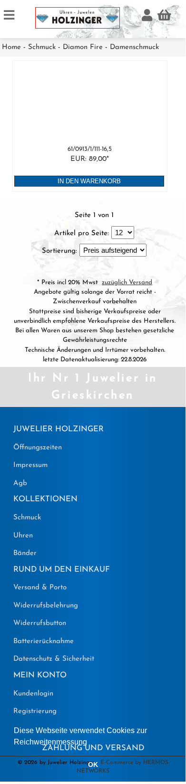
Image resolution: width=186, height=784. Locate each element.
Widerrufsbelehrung (45, 605)
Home (11, 47)
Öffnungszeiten (37, 447)
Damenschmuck (134, 47)
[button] (90, 742)
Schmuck (42, 47)
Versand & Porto (40, 587)
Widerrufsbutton (39, 623)
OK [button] (93, 764)
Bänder (25, 553)
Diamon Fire (83, 47)
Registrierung (35, 711)
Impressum (30, 465)
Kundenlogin (33, 693)
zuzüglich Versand (127, 282)
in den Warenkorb (89, 181)
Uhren (23, 535)
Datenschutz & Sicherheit (53, 659)
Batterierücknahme (43, 641)
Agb (20, 483)
